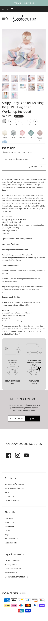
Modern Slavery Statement (16, 577)
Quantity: (33, 166)
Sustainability (11, 542)
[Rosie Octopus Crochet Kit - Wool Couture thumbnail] (31, 87)
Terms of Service (12, 500)
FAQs (7, 492)
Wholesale (9, 526)
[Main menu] (3, 18)
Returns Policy (11, 572)
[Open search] (6, 18)
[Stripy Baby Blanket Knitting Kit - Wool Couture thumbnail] (5, 78)
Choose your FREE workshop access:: (18, 152)
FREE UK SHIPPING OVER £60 (24, 3)
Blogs (7, 534)
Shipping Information (14, 484)
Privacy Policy (11, 564)
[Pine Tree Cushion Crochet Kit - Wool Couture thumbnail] (40, 87)
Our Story (9, 518)
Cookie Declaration (13, 568)
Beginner (15, 244)
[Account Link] (7, 9)
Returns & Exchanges (14, 488)
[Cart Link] (12, 9)
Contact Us (9, 496)
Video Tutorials (11, 538)
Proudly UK (10, 522)
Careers (8, 530)
